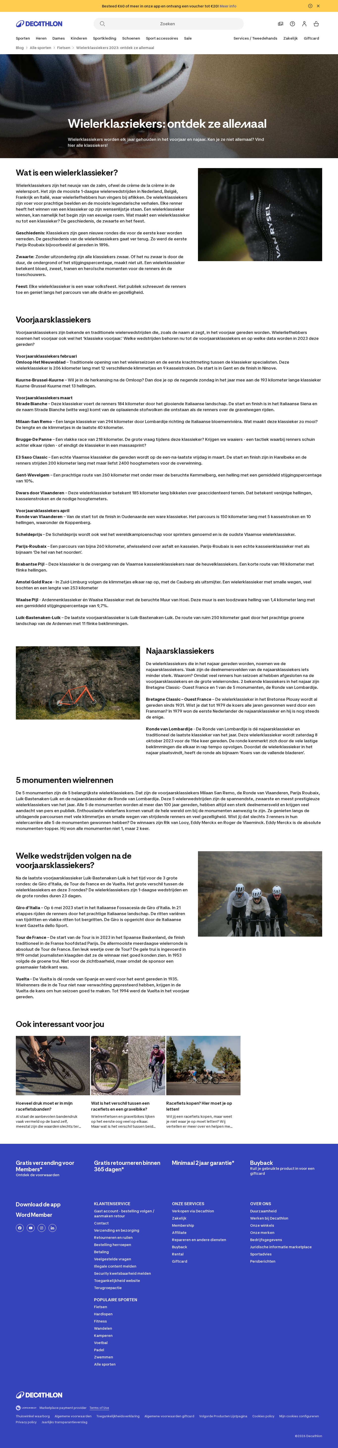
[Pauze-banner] (310, 6)
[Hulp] (292, 24)
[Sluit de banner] (318, 6)
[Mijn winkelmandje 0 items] (316, 24)
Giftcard (311, 38)
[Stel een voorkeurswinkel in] (281, 24)
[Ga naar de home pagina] (39, 23)
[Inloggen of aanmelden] (304, 24)
